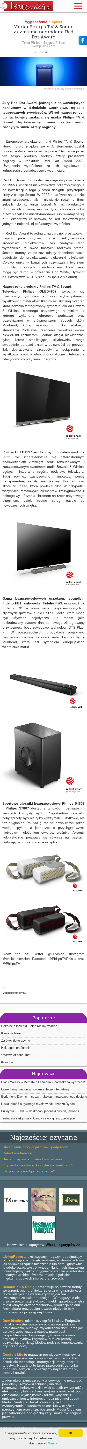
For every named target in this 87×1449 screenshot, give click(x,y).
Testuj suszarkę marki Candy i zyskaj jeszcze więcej (38, 1118)
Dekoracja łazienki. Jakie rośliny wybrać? (30, 1026)
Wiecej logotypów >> (62, 1245)
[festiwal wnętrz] (43, 1240)
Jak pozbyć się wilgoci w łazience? (29, 1171)
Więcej (53, 1443)
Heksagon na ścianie (15, 1048)
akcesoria (49, 88)
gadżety (60, 88)
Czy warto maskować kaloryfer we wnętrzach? (38, 1165)
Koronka (7, 1062)
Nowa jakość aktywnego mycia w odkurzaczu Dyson (38, 1104)
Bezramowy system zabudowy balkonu (32, 1159)
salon (68, 88)
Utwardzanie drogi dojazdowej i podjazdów (35, 1147)
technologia (78, 88)
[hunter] (71, 1212)
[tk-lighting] (16, 1212)
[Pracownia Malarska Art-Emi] (43, 1212)
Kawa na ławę (11, 1033)
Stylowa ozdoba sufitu (16, 1055)
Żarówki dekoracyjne (15, 1040)
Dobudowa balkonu (17, 1153)
